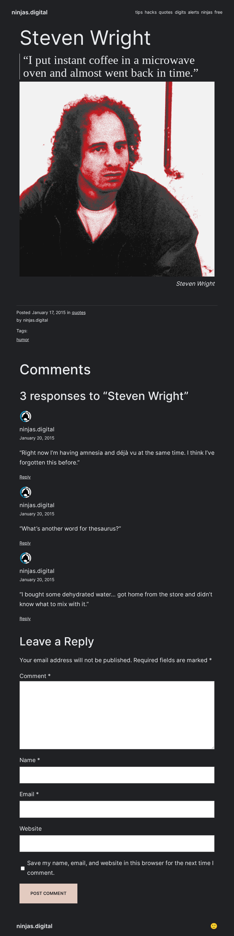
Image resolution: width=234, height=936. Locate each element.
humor (22, 339)
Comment (35, 676)
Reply (25, 476)
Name (30, 760)
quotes (79, 312)
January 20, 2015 (37, 437)
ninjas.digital (30, 12)
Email (29, 794)
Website (31, 828)
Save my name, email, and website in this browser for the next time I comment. (120, 868)
